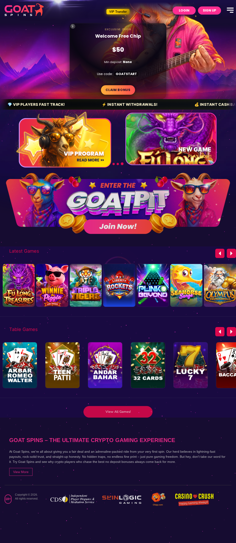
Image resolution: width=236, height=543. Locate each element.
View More (21, 472)
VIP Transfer (118, 11)
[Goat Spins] (24, 9)
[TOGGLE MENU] (230, 10)
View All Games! (118, 412)
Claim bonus (118, 90)
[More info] (73, 26)
